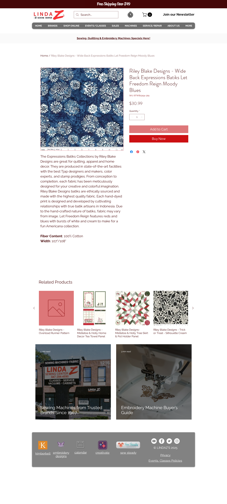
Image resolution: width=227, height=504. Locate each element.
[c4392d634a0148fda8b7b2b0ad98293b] (169, 441)
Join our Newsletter (178, 14)
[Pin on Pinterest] (138, 152)
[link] (147, 14)
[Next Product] (193, 308)
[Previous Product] (34, 308)
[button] (52, 26)
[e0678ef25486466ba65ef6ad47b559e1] (161, 441)
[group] (113, 314)
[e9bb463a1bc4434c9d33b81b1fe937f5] (154, 441)
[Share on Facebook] (131, 152)
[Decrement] (132, 117)
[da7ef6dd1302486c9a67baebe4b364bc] (177, 441)
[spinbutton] (137, 117)
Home (44, 55)
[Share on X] (144, 152)
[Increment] (142, 117)
